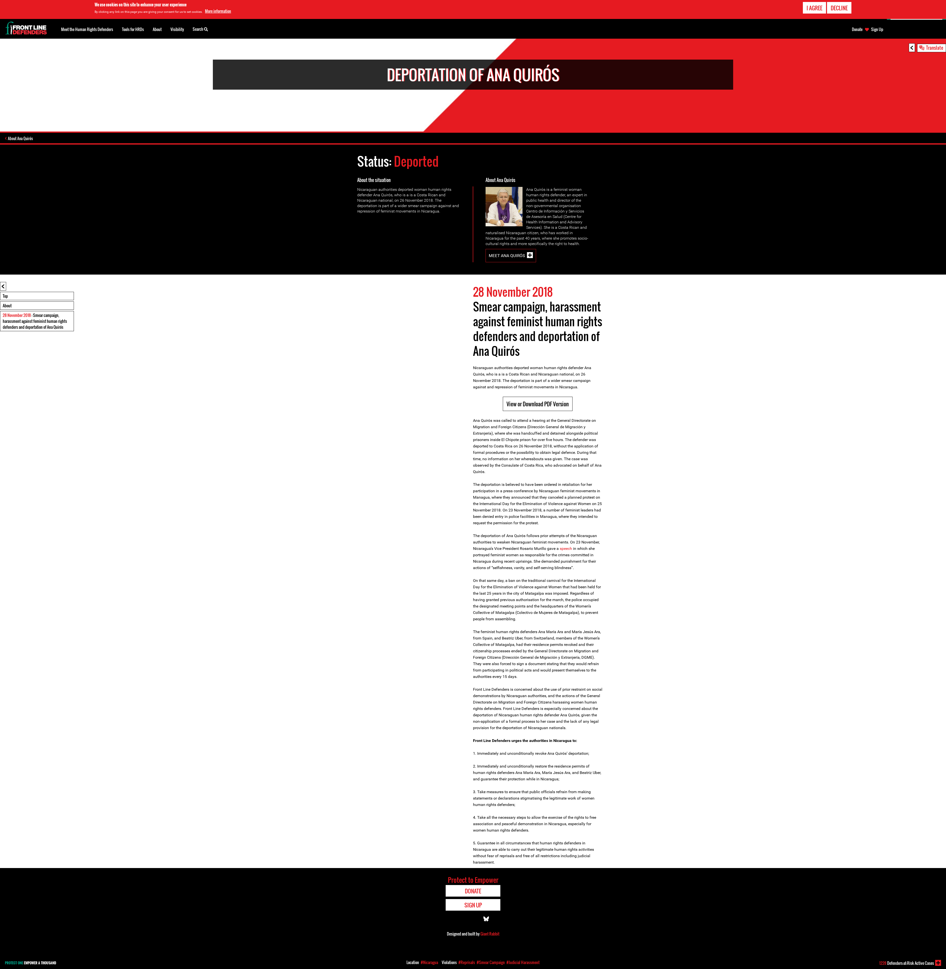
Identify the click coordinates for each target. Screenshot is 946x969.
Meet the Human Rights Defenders (87, 29)
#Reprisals (466, 962)
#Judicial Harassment (523, 962)
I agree (814, 8)
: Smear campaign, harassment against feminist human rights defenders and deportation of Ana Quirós (35, 321)
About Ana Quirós (20, 138)
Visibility (177, 29)
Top (5, 296)
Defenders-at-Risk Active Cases (906, 963)
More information (218, 11)
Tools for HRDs (133, 29)
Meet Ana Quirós (507, 255)
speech (566, 548)
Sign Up (877, 29)
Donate (857, 29)
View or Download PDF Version (538, 404)
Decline (839, 8)
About (7, 306)
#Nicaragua (429, 962)
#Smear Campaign (491, 962)
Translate (934, 47)
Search (198, 29)
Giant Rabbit (489, 934)
